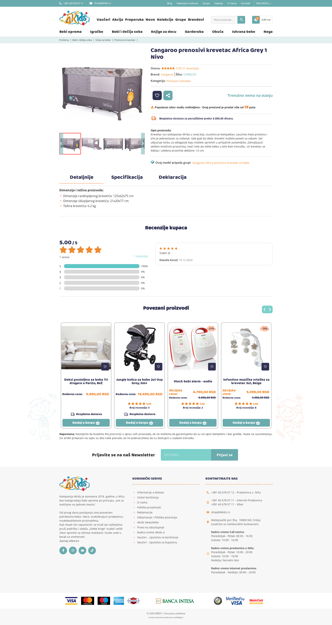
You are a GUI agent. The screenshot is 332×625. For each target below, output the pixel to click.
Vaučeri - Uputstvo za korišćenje (157, 537)
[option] (102, 90)
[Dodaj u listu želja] (105, 367)
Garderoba (194, 32)
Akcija (117, 20)
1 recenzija (141, 256)
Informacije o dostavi (150, 492)
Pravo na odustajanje (150, 527)
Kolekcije (165, 20)
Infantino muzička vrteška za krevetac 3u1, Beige (246, 381)
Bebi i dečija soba (127, 32)
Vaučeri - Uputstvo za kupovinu (157, 542)
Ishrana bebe (243, 32)
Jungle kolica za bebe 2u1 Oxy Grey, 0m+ (139, 381)
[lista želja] (157, 95)
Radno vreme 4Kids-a (151, 532)
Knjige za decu (163, 32)
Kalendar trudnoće (187, 3)
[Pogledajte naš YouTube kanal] (83, 550)
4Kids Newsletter (148, 522)
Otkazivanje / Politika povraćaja (157, 517)
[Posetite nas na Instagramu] (74, 550)
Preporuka (134, 20)
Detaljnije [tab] (81, 177)
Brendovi (196, 20)
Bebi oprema (70, 32)
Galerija (218, 3)
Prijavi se (225, 455)
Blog (169, 3)
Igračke (96, 32)
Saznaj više (66, 541)
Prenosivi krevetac (124, 40)
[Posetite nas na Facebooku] (64, 550)
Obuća (217, 32)
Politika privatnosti (149, 507)
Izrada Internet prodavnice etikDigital (166, 617)
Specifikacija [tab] (127, 177)
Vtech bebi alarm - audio (193, 381)
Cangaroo (167, 74)
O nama (232, 3)
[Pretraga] (241, 20)
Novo (150, 20)
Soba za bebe (103, 40)
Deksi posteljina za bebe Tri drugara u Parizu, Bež (86, 381)
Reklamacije (145, 512)
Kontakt (245, 3)
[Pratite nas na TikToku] (93, 550)
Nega (268, 32)
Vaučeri (103, 20)
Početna (64, 40)
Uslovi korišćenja (148, 497)
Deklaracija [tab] (173, 177)
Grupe (206, 3)
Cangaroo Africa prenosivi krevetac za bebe (220, 163)
